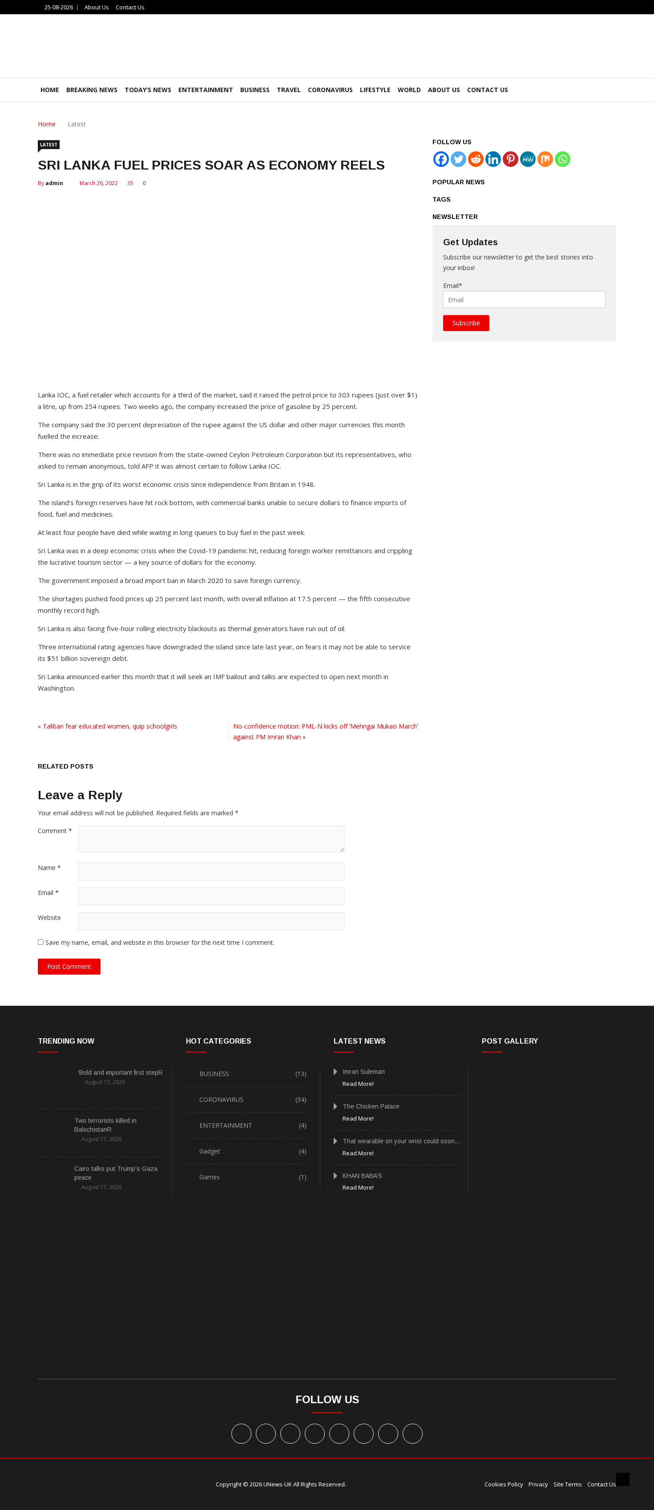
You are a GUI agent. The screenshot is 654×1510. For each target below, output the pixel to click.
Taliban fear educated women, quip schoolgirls (110, 726)
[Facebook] (441, 159)
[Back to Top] (623, 1479)
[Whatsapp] (562, 159)
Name (49, 867)
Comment (55, 830)
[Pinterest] (510, 159)
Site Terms (567, 1484)
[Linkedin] (493, 159)
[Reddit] (476, 159)
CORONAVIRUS (330, 89)
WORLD (409, 89)
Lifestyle (375, 89)
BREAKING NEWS (91, 89)
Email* (452, 285)
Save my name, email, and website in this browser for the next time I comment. (160, 942)
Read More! (358, 1084)
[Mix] (545, 159)
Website (49, 917)
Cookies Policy (503, 1484)
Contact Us (130, 7)
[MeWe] (528, 159)
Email (48, 892)
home (49, 89)
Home (47, 124)
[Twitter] (458, 159)
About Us (97, 7)
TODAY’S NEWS (148, 89)
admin (54, 183)
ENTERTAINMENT (205, 89)
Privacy (538, 1484)
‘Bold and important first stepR (120, 1072)
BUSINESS (255, 89)
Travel (289, 89)
